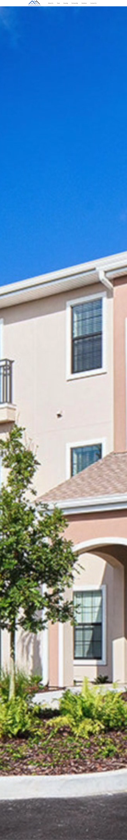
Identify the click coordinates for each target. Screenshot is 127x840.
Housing (65, 3)
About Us (50, 3)
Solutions (84, 3)
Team (58, 3)
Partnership (75, 3)
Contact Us (93, 3)
